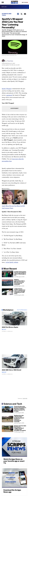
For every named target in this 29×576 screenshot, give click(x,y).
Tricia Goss (10, 61)
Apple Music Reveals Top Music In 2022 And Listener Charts (13, 207)
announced (9, 95)
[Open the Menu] (2, 2)
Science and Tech (6, 14)
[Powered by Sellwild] (25, 398)
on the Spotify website (12, 262)
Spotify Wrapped (6, 88)
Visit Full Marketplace (22, 309)
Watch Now (24, 2)
